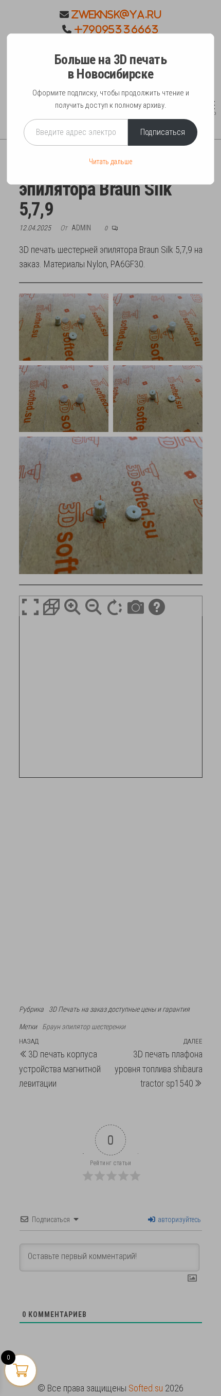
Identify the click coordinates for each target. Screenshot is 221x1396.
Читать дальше (110, 162)
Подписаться (162, 132)
